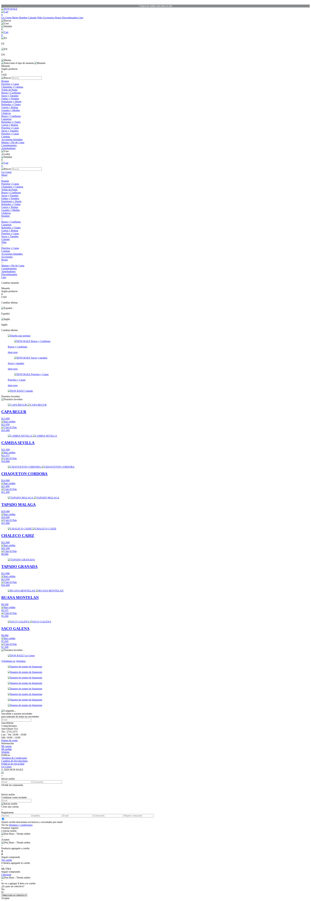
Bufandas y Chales (11, 104)
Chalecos (6, 113)
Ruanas (5, 81)
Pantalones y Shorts (11, 101)
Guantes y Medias (10, 110)
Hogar (58, 17)
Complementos (9, 145)
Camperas (6, 119)
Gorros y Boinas (9, 107)
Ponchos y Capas (10, 84)
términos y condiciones (21, 825)
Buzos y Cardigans (11, 92)
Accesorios (49, 17)
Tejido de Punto (9, 89)
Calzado (32, 17)
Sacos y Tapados (9, 95)
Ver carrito (6, 860)
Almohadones (8, 148)
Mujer (15, 17)
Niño (40, 17)
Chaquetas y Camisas (12, 87)
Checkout (6, 874)
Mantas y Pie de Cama (12, 142)
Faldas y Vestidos (10, 98)
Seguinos (21, 661)
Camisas (5, 136)
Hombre (23, 17)
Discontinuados (70, 17)
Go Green (6, 17)
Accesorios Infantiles (12, 139)
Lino (80, 17)
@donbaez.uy (8, 661)
